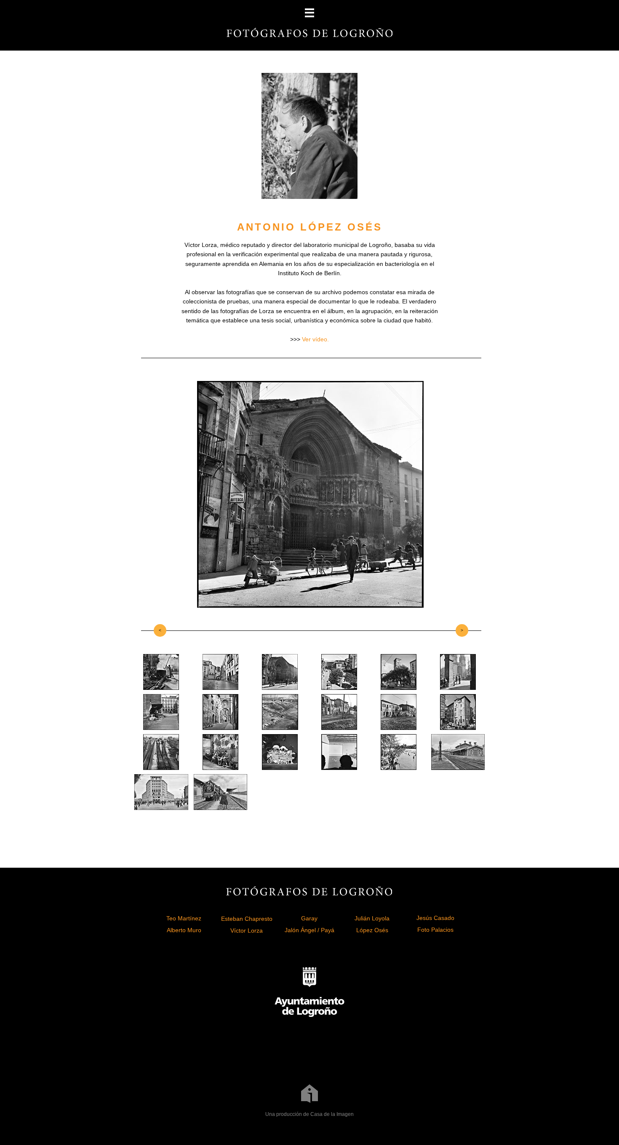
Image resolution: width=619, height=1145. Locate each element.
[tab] (161, 672)
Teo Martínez (183, 918)
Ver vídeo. (315, 339)
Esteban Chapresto (246, 918)
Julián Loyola (372, 918)
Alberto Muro (184, 930)
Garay (309, 918)
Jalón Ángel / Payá (309, 930)
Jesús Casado (435, 917)
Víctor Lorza (246, 930)
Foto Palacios (435, 929)
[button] (309, 13)
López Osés (372, 930)
